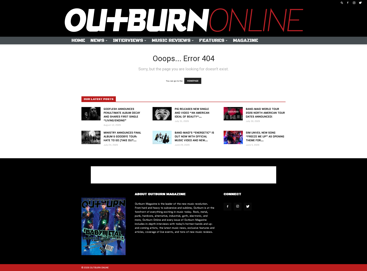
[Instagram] (354, 2)
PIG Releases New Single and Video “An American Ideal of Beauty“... (192, 112)
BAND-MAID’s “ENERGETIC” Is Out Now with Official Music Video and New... (194, 136)
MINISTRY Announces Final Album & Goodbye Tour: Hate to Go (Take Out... (122, 136)
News (97, 40)
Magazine (245, 40)
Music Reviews (171, 40)
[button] (342, 2)
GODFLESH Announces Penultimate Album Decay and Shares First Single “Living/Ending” (122, 114)
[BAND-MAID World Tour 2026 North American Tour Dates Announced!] (233, 113)
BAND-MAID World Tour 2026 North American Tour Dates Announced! (265, 112)
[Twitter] (360, 2)
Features (211, 40)
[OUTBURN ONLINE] (183, 21)
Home (78, 40)
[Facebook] (348, 2)
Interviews (128, 40)
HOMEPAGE (192, 80)
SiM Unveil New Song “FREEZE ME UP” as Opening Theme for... (265, 136)
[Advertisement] (183, 174)
